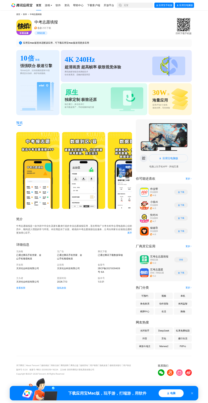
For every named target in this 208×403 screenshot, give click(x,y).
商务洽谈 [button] (55, 365)
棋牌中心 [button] (144, 311)
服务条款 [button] (45, 365)
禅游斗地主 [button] (144, 346)
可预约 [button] (144, 295)
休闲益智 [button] (182, 303)
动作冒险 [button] (163, 303)
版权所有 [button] (84, 365)
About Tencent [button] (32, 365)
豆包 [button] (164, 338)
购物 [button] (183, 311)
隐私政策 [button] (61, 287)
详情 (181, 260)
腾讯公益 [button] (74, 365)
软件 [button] (25, 14)
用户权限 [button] (94, 365)
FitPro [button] (183, 346)
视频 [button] (164, 295)
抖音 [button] (145, 338)
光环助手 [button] (144, 330)
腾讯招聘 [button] (65, 365)
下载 (182, 192)
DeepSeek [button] (163, 330)
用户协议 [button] (127, 365)
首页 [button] (18, 14)
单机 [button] (183, 295)
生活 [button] (164, 311)
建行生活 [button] (182, 338)
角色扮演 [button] (144, 303)
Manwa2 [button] (163, 346)
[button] (21, 5)
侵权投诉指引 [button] (115, 365)
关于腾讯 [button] (20, 365)
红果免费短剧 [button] (183, 330)
